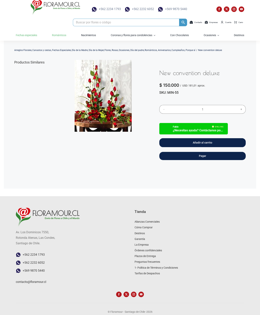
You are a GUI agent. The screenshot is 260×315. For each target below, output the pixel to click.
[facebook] (219, 9)
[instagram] (234, 9)
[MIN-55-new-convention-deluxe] (103, 96)
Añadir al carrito (202, 142)
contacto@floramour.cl (31, 282)
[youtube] (241, 9)
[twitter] (226, 9)
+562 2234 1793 (110, 9)
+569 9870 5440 (176, 9)
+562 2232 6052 (143, 9)
